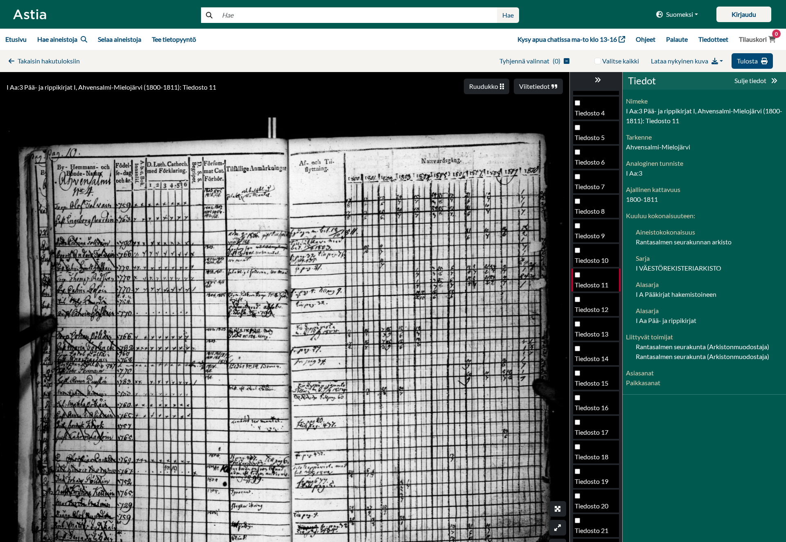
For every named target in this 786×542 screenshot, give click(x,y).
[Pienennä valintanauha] (596, 80)
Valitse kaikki (620, 61)
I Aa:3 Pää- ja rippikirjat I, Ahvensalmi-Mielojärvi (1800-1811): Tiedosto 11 (111, 87)
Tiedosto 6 (590, 162)
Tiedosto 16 (591, 407)
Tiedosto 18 (591, 457)
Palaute (677, 39)
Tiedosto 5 (590, 137)
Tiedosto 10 (591, 260)
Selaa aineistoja (119, 39)
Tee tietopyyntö (174, 39)
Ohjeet (645, 39)
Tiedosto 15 (591, 383)
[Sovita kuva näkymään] (557, 527)
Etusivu (16, 39)
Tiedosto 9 (590, 235)
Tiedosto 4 (590, 113)
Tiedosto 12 (591, 309)
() (529, 61)
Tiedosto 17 (591, 432)
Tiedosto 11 (591, 285)
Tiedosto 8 (590, 211)
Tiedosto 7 (590, 186)
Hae (508, 15)
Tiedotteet (713, 39)
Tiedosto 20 (591, 506)
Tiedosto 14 (591, 358)
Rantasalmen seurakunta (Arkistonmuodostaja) (702, 346)
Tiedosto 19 (591, 481)
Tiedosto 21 (591, 530)
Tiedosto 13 (591, 334)
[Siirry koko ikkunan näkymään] (557, 509)
